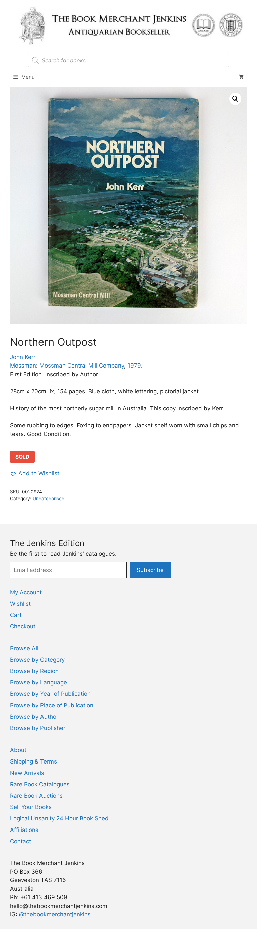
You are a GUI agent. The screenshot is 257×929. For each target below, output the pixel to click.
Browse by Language (38, 682)
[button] (235, 99)
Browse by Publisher (37, 728)
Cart (16, 615)
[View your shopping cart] (241, 77)
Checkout (22, 626)
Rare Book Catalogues (40, 784)
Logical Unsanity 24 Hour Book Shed (59, 818)
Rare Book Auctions (36, 795)
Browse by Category (37, 659)
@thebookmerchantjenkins (55, 914)
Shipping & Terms (33, 761)
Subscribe (150, 570)
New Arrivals (27, 773)
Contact (20, 841)
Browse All (24, 648)
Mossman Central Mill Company (81, 365)
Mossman (23, 365)
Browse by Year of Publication (50, 693)
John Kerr (22, 357)
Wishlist (20, 603)
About (18, 750)
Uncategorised (48, 498)
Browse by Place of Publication (51, 705)
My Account (26, 592)
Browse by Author (34, 716)
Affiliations (24, 829)
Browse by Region (34, 671)
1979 (134, 365)
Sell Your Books (31, 807)
